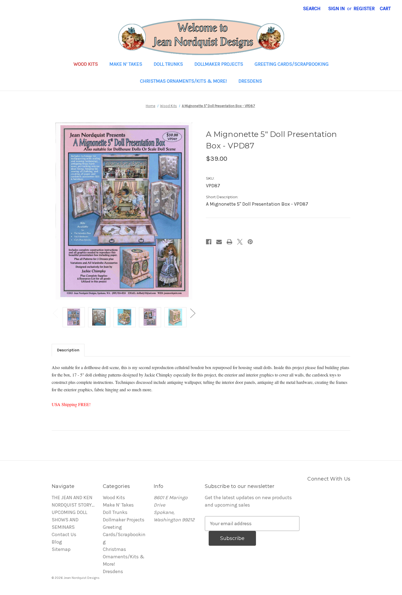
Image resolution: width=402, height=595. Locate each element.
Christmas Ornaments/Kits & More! (183, 81)
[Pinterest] (250, 242)
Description (68, 349)
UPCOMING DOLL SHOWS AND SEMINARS (69, 519)
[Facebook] (208, 242)
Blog (57, 542)
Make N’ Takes (125, 64)
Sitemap (61, 549)
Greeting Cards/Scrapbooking (292, 64)
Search (312, 8)
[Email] (219, 242)
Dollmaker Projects (218, 64)
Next (192, 313)
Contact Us (64, 534)
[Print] (229, 242)
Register (364, 8)
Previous (55, 313)
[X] (240, 242)
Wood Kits (86, 64)
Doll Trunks (168, 64)
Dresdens (250, 81)
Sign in (336, 8)
